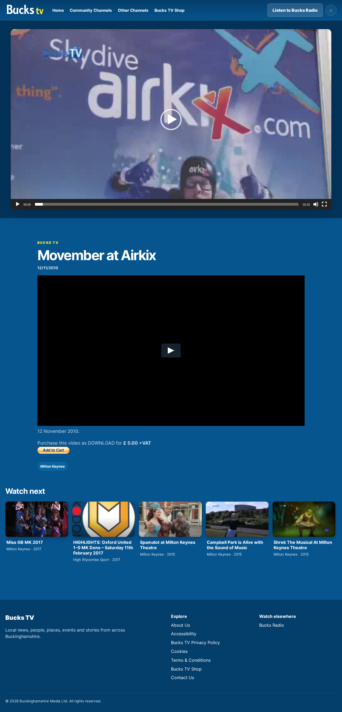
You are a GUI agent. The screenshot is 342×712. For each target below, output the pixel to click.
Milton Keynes (52, 466)
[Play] (17, 204)
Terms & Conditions (191, 660)
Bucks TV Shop (169, 10)
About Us (180, 625)
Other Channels (133, 10)
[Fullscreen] (324, 204)
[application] (171, 119)
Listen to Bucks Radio (295, 10)
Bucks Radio (271, 625)
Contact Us (182, 677)
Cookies (179, 651)
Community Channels (91, 10)
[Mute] (315, 204)
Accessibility (183, 633)
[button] (171, 119)
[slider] (166, 204)
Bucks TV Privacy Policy (195, 642)
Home (58, 10)
